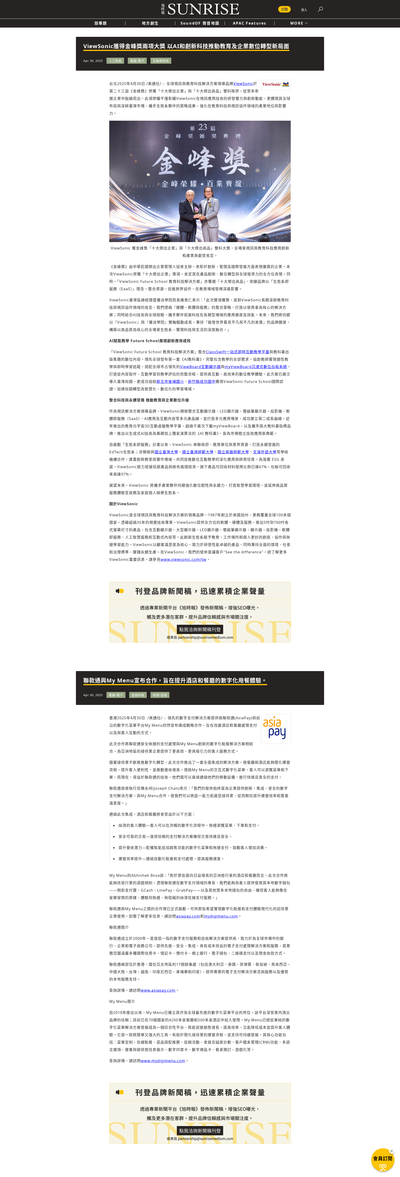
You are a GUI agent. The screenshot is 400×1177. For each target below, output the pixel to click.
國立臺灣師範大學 (198, 451)
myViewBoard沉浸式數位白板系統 (256, 366)
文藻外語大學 (265, 451)
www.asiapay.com (158, 990)
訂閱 (284, 9)
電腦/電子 (137, 61)
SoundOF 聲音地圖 (200, 23)
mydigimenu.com (221, 916)
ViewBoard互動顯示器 (200, 366)
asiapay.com (188, 916)
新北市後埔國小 (170, 381)
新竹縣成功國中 (202, 381)
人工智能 (115, 61)
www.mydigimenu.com (163, 1060)
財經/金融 (160, 695)
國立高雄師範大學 (233, 451)
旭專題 (100, 23)
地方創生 (150, 23)
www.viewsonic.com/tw (183, 559)
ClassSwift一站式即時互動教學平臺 (237, 351)
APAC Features (249, 23)
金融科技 (137, 695)
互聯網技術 (161, 61)
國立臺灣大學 (166, 451)
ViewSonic (243, 83)
